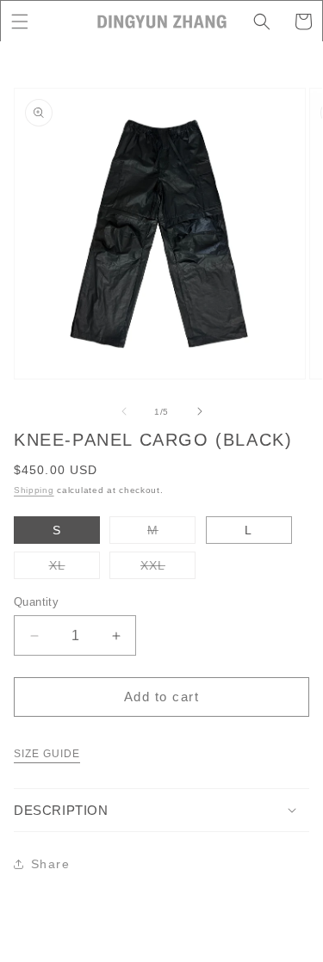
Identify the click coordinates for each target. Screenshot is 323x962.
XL (74, 568)
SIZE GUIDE (47, 754)
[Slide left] (124, 411)
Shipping (34, 490)
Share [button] (50, 864)
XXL (168, 568)
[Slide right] (200, 411)
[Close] (290, 75)
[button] (20, 21)
